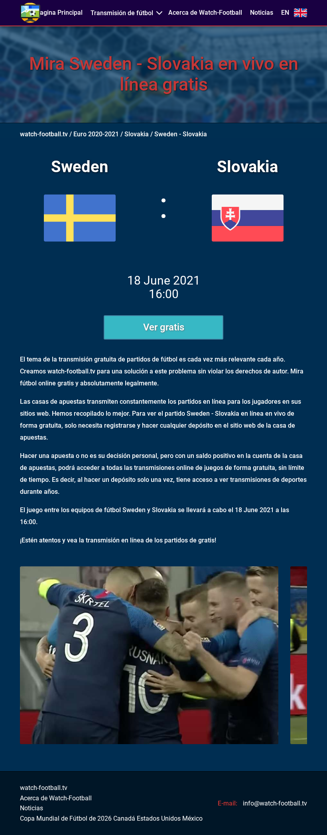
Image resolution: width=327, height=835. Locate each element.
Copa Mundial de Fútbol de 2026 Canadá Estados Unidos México (111, 818)
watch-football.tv (44, 134)
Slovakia (136, 134)
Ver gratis (163, 327)
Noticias (261, 12)
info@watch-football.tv (275, 803)
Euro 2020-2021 (96, 134)
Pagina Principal (59, 12)
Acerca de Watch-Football (205, 12)
